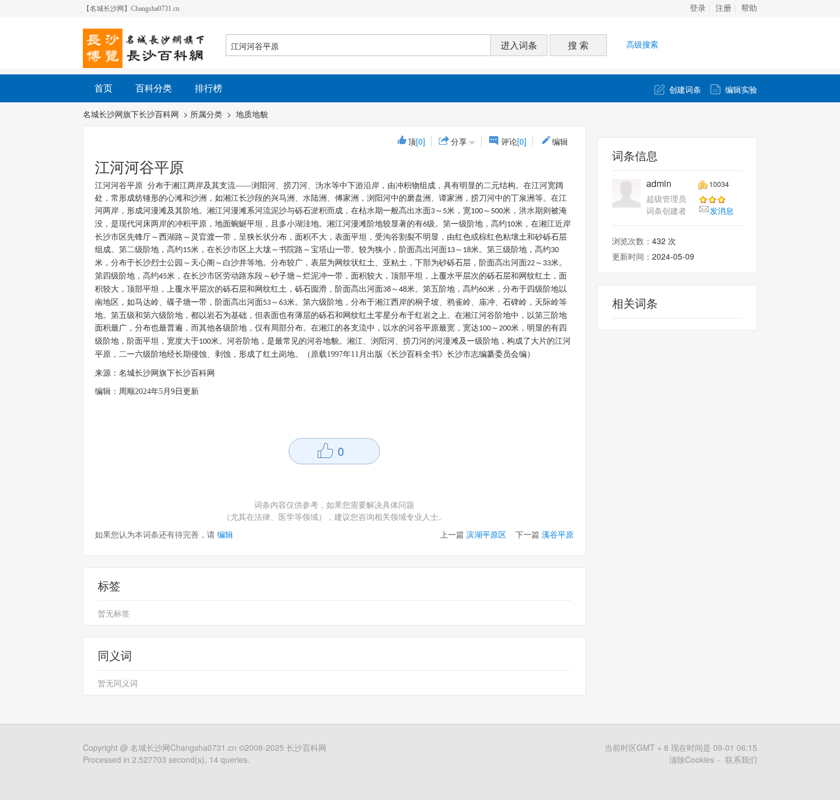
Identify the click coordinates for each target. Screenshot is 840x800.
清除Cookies (691, 759)
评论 (513, 141)
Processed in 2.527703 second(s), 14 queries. (166, 759)
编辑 (560, 141)
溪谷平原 (558, 534)
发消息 (722, 210)
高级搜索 (642, 44)
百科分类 (153, 87)
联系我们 (741, 759)
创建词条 (685, 89)
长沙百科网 (306, 747)
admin (658, 183)
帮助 (749, 8)
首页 (103, 87)
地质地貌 (253, 114)
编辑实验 (741, 89)
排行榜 (208, 87)
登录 (698, 8)
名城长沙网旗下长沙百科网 (131, 114)
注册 (723, 8)
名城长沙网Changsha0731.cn (183, 747)
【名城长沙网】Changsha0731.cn (131, 9)
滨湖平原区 (486, 534)
